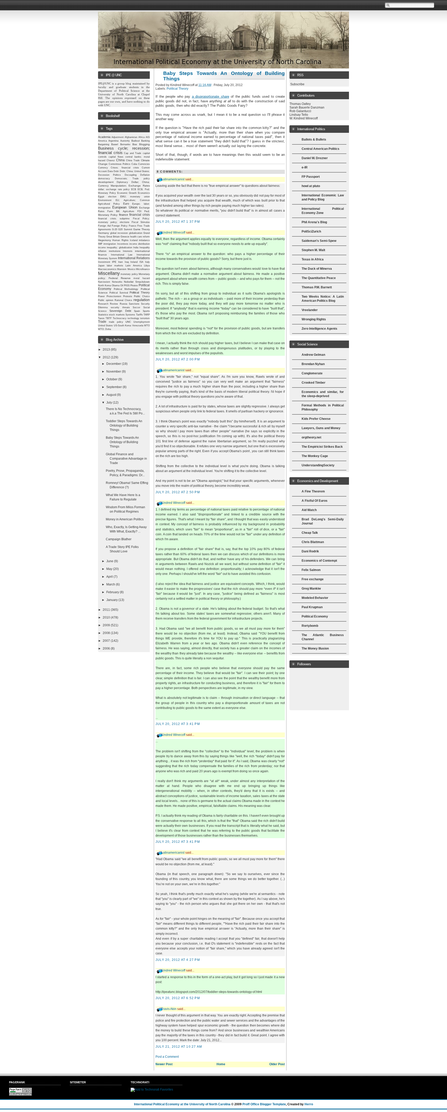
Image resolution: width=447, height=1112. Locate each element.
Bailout (135, 140)
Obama (116, 285)
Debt (116, 171)
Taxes (101, 318)
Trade (102, 321)
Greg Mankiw (311, 588)
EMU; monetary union (135, 196)
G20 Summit (125, 229)
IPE (114, 261)
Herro (308, 1104)
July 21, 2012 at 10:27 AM (178, 1046)
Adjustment (117, 137)
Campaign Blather (118, 539)
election (112, 196)
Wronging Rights (314, 319)
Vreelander (310, 310)
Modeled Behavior (315, 598)
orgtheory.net (311, 437)
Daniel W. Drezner (315, 158)
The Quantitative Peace (319, 278)
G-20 (114, 229)
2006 (107, 648)
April (110, 576)
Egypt (101, 196)
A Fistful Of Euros (314, 501)
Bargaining (103, 144)
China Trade (133, 160)
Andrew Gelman (313, 355)
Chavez (111, 160)
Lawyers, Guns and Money (321, 428)
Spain (137, 311)
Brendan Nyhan (313, 364)
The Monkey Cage (315, 456)
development (106, 182)
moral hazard (141, 278)
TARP (147, 314)
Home (221, 1064)
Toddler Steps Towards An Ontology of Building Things (124, 425)
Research (103, 304)
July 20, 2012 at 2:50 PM (177, 492)
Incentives (122, 244)
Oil (121, 285)
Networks (117, 282)
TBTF (109, 318)
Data (110, 171)
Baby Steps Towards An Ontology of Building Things (122, 442)
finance (123, 214)
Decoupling (131, 175)
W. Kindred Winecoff (303, 118)
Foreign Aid (104, 226)
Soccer (136, 307)
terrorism (145, 318)
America (102, 141)
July (109, 402)
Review (114, 304)
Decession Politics (109, 175)
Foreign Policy (120, 226)
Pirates (134, 285)
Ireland (134, 262)
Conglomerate (312, 373)
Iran (120, 261)
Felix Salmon (311, 570)
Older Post (277, 1064)
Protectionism (114, 296)
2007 (107, 641)
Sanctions (134, 304)
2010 (107, 617)
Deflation (145, 175)
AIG (148, 137)
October (112, 379)
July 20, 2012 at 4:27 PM (177, 960)
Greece (125, 236)
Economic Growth (127, 193)
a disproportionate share (210, 96)
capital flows (116, 157)
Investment (104, 262)
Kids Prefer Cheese (316, 419)
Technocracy (119, 318)
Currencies (144, 164)
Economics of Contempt (319, 560)
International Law (122, 254)
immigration (109, 243)
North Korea (104, 285)
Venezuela (137, 325)
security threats (120, 307)
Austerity (125, 141)
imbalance (144, 240)
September (114, 387)
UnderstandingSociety (318, 465)
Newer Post (164, 1064)
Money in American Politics (125, 519)
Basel (114, 144)
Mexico (131, 269)
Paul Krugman (312, 607)
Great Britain (113, 236)
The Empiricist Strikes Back (322, 447)
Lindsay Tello (298, 115)
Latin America (133, 265)
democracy (104, 178)
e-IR (305, 167)
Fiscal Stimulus (141, 222)
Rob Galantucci (300, 111)
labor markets (115, 265)
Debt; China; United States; (135, 171)
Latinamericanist (172, 179)
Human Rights (120, 240)
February (113, 592)
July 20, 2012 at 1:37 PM (177, 221)
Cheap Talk (310, 533)
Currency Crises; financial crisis (118, 167)
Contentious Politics (119, 164)
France (132, 226)
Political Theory (140, 292)
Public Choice (142, 296)
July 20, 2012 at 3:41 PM (177, 724)
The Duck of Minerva (317, 269)
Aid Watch (309, 510)
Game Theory (141, 229)
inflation (102, 251)
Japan (101, 265)
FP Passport (311, 177)
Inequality (144, 247)
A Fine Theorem (313, 491)
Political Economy (315, 616)
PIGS (127, 285)
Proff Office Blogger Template (264, 1104)
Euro (126, 203)
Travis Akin (168, 1009)
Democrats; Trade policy (132, 178)
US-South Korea (122, 325)
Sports (146, 311)
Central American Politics (320, 149)
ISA (141, 262)
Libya (147, 265)
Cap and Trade (132, 153)
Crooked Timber (313, 382)
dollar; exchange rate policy (114, 189)
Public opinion (105, 300)
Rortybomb (310, 626)
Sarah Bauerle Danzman (306, 107)
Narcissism (104, 282)
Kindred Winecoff (173, 232)
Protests (127, 296)
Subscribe (297, 84)
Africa (141, 137)
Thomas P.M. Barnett (317, 287)
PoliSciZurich (311, 231)
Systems (130, 314)
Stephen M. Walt (313, 250)
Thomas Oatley (300, 104)
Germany (103, 232)
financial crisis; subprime (114, 218)
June (110, 561)
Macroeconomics (107, 269)
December (114, 364)
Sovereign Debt (120, 310)
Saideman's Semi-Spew (319, 241)
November (114, 371)
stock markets (116, 314)
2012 (107, 357)
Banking (145, 140)
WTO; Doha (104, 329)
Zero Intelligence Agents (319, 328)
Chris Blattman (313, 542)
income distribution (139, 244)
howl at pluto (311, 186)
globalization (135, 233)
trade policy (116, 322)
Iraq (127, 262)
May (109, 569)
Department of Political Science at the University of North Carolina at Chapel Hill (124, 94)
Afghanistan (131, 137)
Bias (134, 144)
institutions (115, 251)
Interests (127, 251)
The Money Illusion (315, 648)
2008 (107, 633)
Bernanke (125, 144)
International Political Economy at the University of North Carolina (182, 1104)
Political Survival (118, 292)
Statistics (103, 314)
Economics (144, 193)
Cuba (134, 164)
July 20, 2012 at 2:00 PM (177, 359)
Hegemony (104, 240)
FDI (139, 211)
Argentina (113, 141)
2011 (107, 610)
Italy (147, 262)
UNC (128, 321)
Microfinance (143, 269)
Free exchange (313, 579)
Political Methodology (126, 289)
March (111, 584)
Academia (104, 136)
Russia (123, 304)
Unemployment (141, 322)
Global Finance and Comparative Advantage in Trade (126, 458)
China (120, 160)
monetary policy (129, 274)
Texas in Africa (313, 259)
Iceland (134, 240)
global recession (119, 233)
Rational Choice (123, 300)
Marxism (121, 269)
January (112, 600)
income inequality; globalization (115, 247)
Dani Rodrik (310, 551)
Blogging (144, 144)
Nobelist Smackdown (137, 281)
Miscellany (109, 273)
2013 (107, 349)
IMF (100, 243)
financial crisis (139, 214)
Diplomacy (122, 182)
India (135, 247)
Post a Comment (167, 1057)
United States (105, 325)
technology (133, 318)
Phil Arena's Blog (314, 222)
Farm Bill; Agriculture (120, 211)
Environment (104, 200)
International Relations (134, 258)
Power (101, 296)
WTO (147, 325)
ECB (133, 189)
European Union (124, 207)
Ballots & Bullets (314, 139)
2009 (107, 625)
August (111, 395)
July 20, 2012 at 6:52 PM (177, 998)
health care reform (140, 236)
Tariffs (139, 314)
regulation (141, 300)
